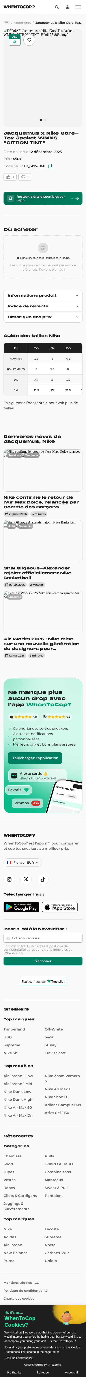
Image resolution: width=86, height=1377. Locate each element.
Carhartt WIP (57, 1253)
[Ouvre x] (26, 879)
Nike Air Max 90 (18, 1107)
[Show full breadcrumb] (6, 22)
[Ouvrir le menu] (78, 7)
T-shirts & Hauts (59, 1164)
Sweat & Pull (56, 1188)
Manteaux (54, 1180)
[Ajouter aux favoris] (29, 40)
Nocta (50, 1245)
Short (8, 1164)
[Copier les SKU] (50, 166)
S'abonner (43, 961)
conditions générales (52, 950)
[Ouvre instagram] (9, 879)
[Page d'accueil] (19, 7)
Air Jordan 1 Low (18, 1076)
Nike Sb (10, 1053)
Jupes (9, 1172)
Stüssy (50, 1045)
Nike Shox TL (56, 1097)
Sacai (49, 1037)
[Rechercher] (56, 7)
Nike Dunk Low (17, 1092)
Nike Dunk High (18, 1100)
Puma (9, 1261)
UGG (8, 1037)
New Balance (16, 1253)
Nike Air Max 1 (57, 1089)
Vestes (9, 1180)
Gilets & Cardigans (20, 1196)
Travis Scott (55, 1053)
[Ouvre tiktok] (43, 879)
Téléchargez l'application (35, 758)
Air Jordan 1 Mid (18, 1084)
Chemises (12, 1156)
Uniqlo (51, 1261)
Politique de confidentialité (26, 1291)
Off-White (54, 1029)
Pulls (49, 1156)
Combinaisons (58, 1172)
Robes (9, 1188)
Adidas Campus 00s (63, 1105)
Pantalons (54, 1196)
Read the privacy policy (18, 1358)
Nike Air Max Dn (18, 1115)
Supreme (12, 1045)
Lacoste (52, 1229)
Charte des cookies (19, 1298)
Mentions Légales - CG (21, 1283)
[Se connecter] (67, 7)
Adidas (10, 1237)
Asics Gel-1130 (57, 1113)
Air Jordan (13, 1245)
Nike (8, 1229)
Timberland (14, 1029)
